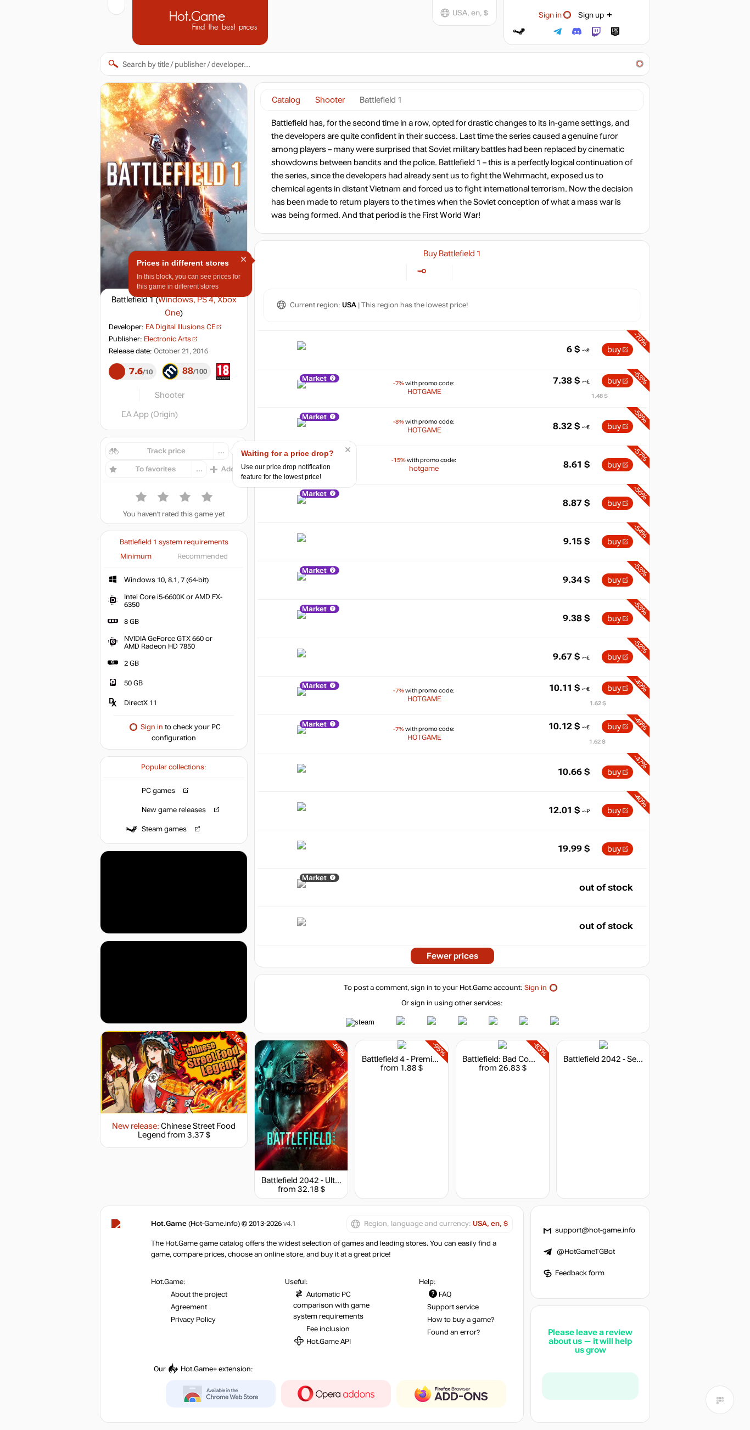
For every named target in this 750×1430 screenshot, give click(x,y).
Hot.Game (201, 21)
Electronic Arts (167, 339)
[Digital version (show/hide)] (421, 271)
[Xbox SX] (508, 271)
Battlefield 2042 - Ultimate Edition (322, 1180)
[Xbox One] (494, 271)
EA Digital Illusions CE (180, 327)
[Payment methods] (392, 271)
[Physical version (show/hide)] (437, 271)
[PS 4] (480, 271)
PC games (158, 791)
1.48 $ (599, 396)
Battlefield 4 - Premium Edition (417, 1059)
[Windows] (467, 271)
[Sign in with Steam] (519, 31)
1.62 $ (598, 703)
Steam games (164, 829)
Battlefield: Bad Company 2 (511, 1059)
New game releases (174, 810)
